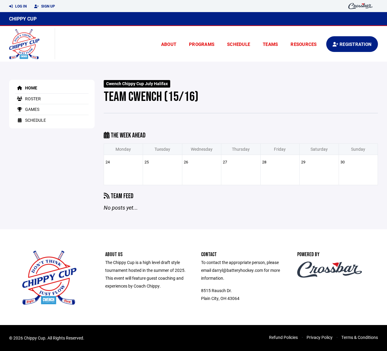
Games (31, 109)
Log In (20, 6)
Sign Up (47, 6)
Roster (32, 98)
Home (30, 88)
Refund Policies (283, 337)
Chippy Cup (23, 18)
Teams (270, 44)
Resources (304, 44)
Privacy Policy (320, 337)
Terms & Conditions (359, 337)
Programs (201, 44)
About (168, 44)
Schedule (238, 44)
